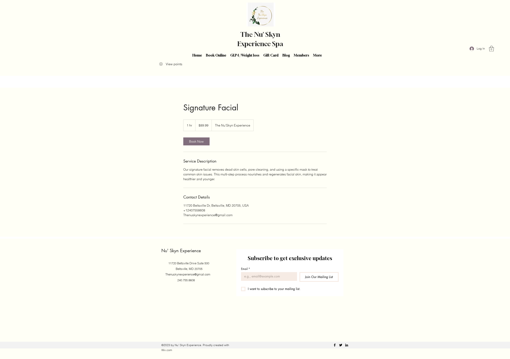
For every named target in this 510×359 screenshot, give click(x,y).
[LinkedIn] (347, 345)
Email (245, 268)
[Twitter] (341, 345)
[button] (491, 49)
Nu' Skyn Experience (181, 250)
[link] (196, 141)
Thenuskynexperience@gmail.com (187, 274)
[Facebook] (335, 345)
